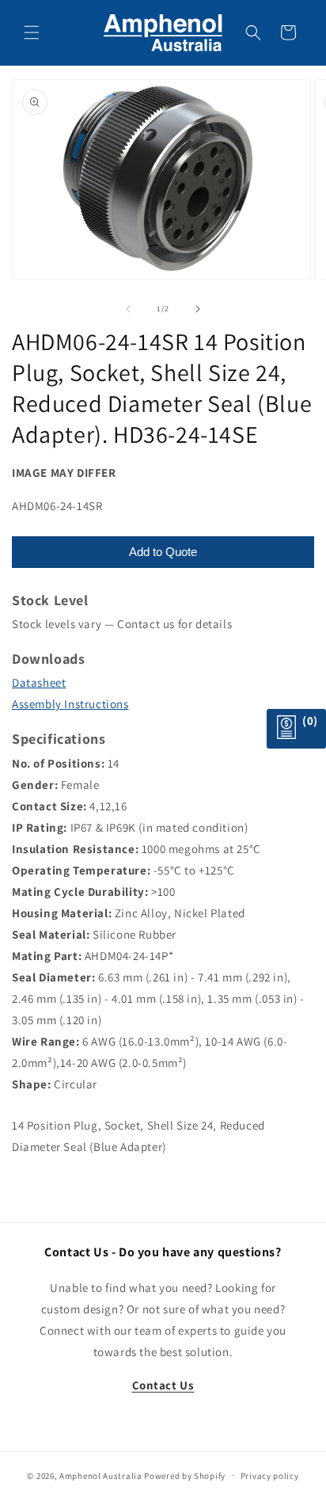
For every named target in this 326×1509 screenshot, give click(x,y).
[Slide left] (128, 309)
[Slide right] (197, 309)
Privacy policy (270, 1475)
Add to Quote (163, 551)
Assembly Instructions (70, 703)
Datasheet (39, 682)
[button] (31, 32)
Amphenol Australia (100, 1474)
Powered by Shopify (185, 1474)
